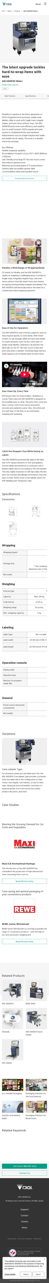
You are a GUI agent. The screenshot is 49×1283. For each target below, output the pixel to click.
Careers (24, 1222)
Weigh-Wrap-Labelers (10, 84)
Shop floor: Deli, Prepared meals (15, 1148)
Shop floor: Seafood (27, 1145)
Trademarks (37, 1239)
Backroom (6, 1142)
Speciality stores (28, 1151)
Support (24, 1209)
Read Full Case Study (24, 881)
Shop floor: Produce (22, 1142)
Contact (24, 1215)
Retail (5, 89)
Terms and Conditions (25, 1239)
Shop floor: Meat (9, 1145)
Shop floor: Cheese (10, 1151)
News (24, 1228)
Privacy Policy (12, 1239)
